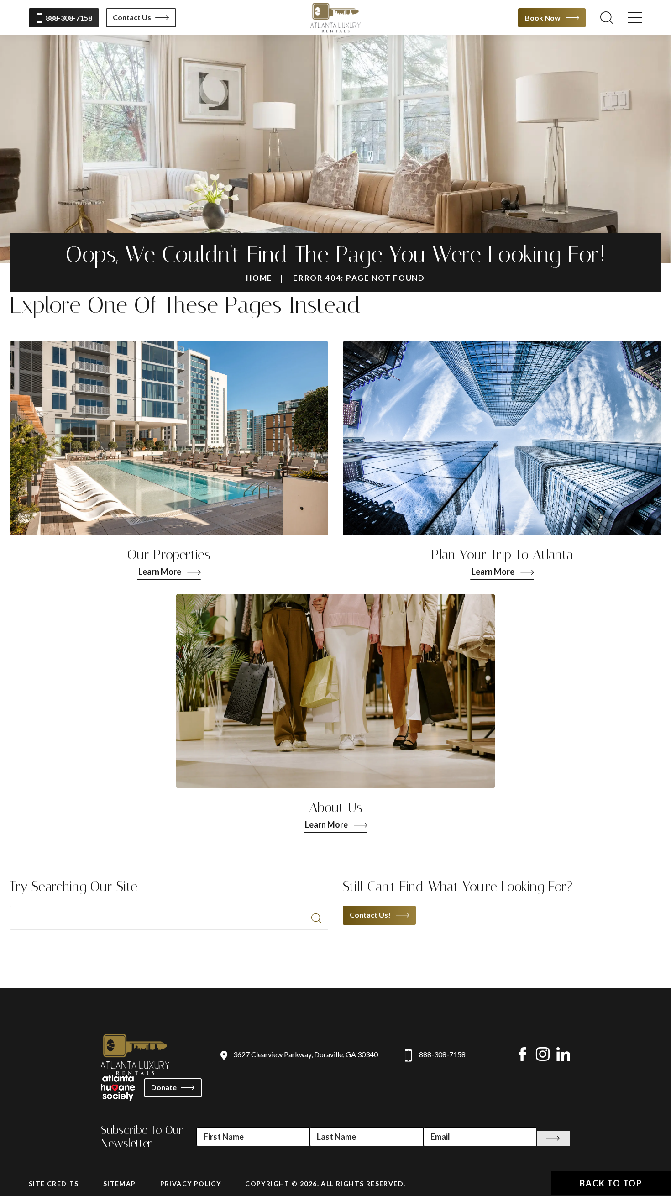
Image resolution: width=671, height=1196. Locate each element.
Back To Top (611, 1183)
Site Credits (54, 1183)
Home (259, 278)
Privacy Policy (190, 1183)
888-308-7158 (69, 17)
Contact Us (132, 17)
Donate (164, 1087)
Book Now (543, 17)
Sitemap (119, 1183)
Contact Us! (370, 914)
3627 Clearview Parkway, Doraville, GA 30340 (305, 1054)
